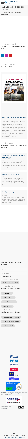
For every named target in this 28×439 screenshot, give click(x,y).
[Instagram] (6, 55)
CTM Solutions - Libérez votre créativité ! (14, 435)
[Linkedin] (2, 55)
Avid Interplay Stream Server (11, 174)
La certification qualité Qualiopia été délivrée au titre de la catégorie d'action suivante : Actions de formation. (6, 407)
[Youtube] (10, 55)
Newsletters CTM (7, 276)
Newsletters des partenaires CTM (11, 279)
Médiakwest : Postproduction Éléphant (14, 117)
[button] (26, 2)
